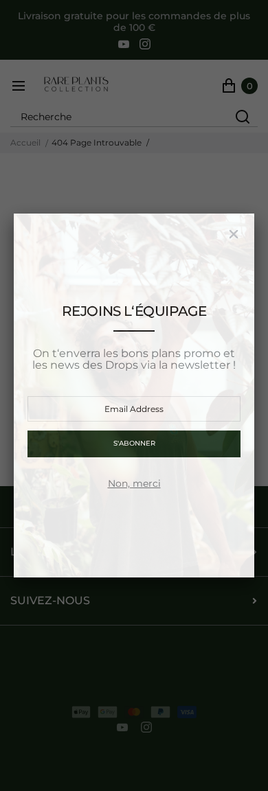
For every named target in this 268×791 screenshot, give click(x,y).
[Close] (233, 234)
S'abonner (134, 443)
